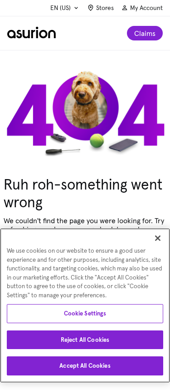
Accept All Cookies (84, 366)
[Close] (158, 238)
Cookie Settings (85, 313)
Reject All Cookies (85, 340)
